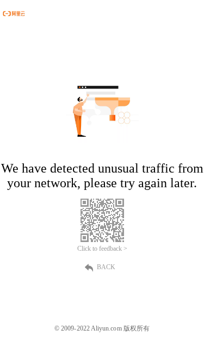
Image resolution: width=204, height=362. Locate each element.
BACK (106, 267)
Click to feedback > (102, 248)
